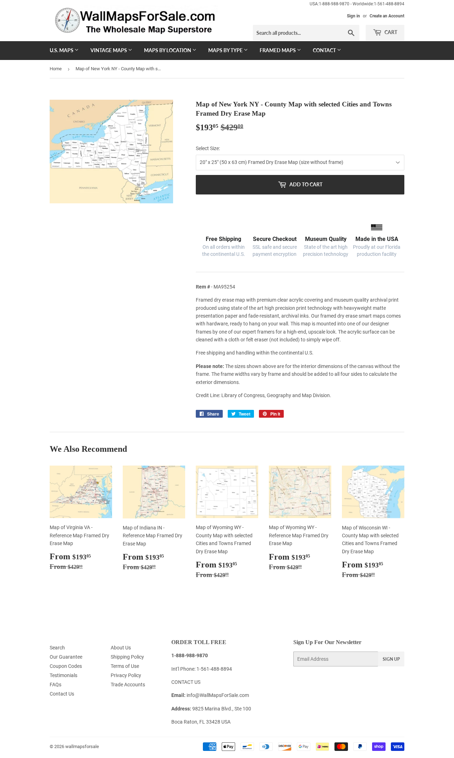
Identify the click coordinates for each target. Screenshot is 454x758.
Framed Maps (278, 50)
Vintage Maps (109, 50)
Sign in (353, 15)
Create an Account (387, 15)
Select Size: (208, 148)
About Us (121, 647)
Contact (325, 50)
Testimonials (63, 675)
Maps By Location (168, 50)
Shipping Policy (127, 657)
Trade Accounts (128, 684)
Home (56, 68)
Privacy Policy (126, 675)
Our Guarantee (66, 657)
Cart (390, 32)
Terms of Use (125, 666)
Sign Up (391, 659)
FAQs (55, 684)
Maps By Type (226, 50)
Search (57, 647)
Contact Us (62, 694)
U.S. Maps (62, 50)
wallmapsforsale (82, 746)
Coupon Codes (66, 666)
